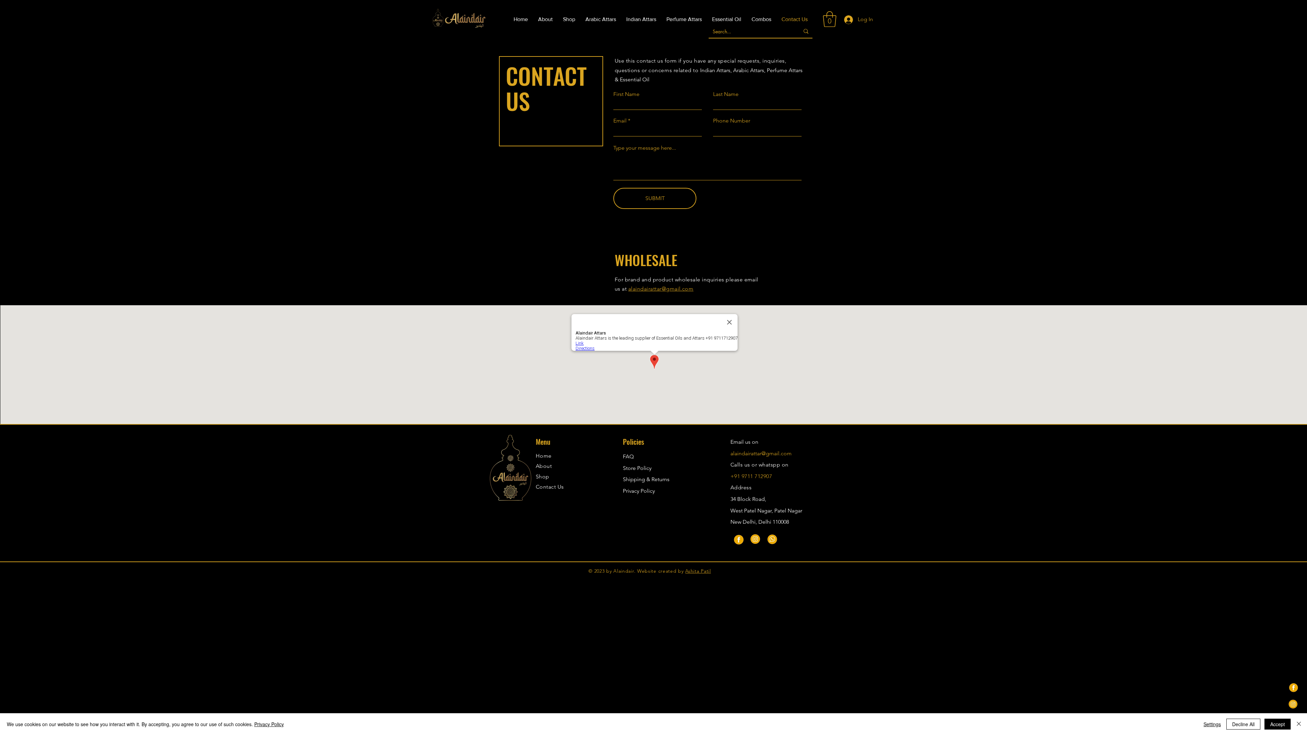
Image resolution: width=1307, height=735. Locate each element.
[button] (829, 19)
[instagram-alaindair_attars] (1293, 704)
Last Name (726, 94)
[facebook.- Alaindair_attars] (1293, 687)
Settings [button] (1212, 724)
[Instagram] (755, 539)
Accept (1277, 724)
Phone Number (731, 121)
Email (620, 121)
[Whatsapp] (772, 539)
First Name (626, 94)
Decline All (1243, 724)
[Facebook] (738, 539)
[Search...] (806, 31)
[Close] (1299, 724)
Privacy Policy (639, 491)
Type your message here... (644, 148)
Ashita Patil (698, 571)
